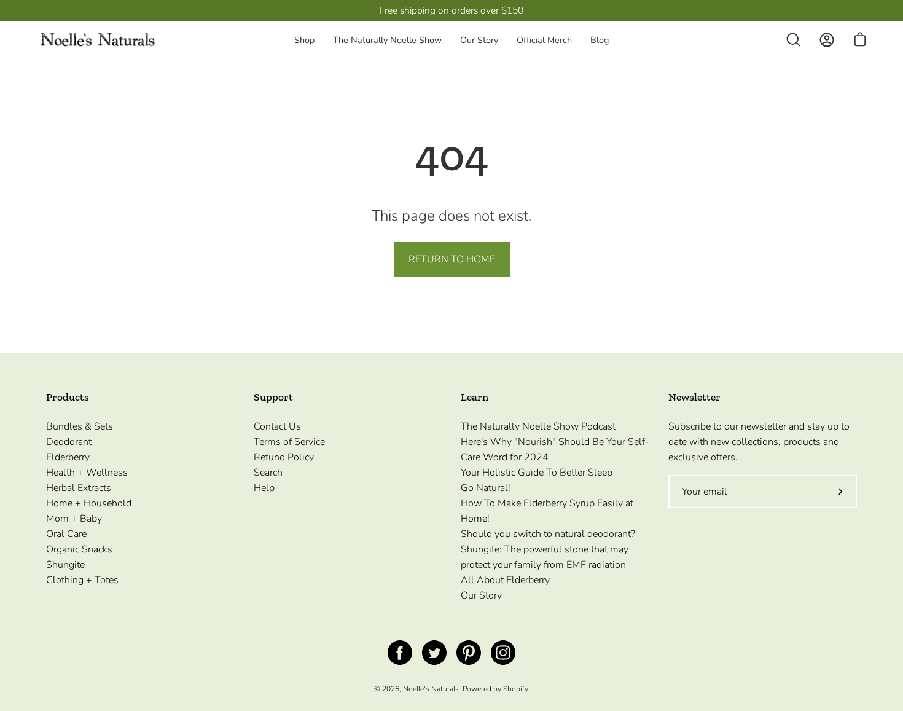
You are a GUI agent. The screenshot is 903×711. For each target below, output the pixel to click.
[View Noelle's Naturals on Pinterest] (468, 652)
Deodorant (69, 442)
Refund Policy (284, 457)
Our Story (481, 595)
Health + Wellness (87, 472)
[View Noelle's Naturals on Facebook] (400, 652)
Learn (474, 397)
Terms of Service (289, 442)
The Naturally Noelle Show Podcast (538, 426)
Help (264, 488)
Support (273, 397)
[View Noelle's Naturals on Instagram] (503, 652)
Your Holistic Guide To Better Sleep (536, 472)
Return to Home (451, 259)
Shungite (65, 565)
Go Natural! (485, 488)
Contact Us (277, 426)
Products (67, 397)
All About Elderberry (505, 580)
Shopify (515, 689)
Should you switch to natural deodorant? (548, 534)
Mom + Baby (74, 518)
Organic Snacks (79, 549)
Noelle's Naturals (431, 689)
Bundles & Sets (79, 426)
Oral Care (66, 534)
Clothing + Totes (82, 580)
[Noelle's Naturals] (98, 40)
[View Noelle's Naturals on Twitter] (434, 652)
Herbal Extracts (78, 488)
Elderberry (68, 457)
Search (268, 472)
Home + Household (88, 503)
